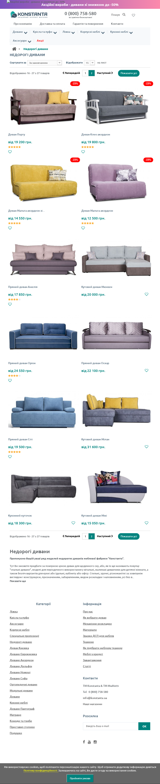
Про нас (88, 611)
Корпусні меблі (90, 32)
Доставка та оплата (52, 23)
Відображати (74, 62)
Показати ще (18, 581)
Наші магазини (92, 704)
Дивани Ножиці (20, 672)
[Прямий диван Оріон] (43, 335)
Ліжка (66, 32)
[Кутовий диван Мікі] (116, 487)
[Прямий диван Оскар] (116, 335)
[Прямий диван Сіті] (43, 411)
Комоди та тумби (21, 721)
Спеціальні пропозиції (24, 636)
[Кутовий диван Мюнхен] (116, 258)
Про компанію (23, 23)
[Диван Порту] (43, 106)
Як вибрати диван (94, 617)
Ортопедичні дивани (23, 684)
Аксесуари (20, 40)
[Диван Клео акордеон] (116, 106)
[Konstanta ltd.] (31, 14)
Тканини (88, 642)
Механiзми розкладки (97, 623)
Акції (40, 40)
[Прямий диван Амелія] (43, 258)
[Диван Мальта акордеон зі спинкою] (43, 182)
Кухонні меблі (119, 32)
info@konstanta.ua (95, 698)
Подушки (16, 733)
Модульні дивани (21, 690)
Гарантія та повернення (88, 23)
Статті (87, 666)
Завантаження (92, 660)
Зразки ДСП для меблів (98, 636)
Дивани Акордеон (22, 660)
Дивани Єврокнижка (23, 654)
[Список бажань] (133, 15)
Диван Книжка (19, 648)
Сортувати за (18, 62)
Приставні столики (22, 727)
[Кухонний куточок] (43, 487)
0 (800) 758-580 (80, 15)
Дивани (18, 32)
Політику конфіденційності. (41, 770)
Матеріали (90, 630)
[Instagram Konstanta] (95, 742)
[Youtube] (89, 742)
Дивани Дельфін (21, 666)
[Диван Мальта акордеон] (116, 182)
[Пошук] (124, 15)
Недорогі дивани (21, 642)
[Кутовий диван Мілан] (116, 411)
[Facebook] (84, 742)
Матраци (15, 715)
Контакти (117, 23)
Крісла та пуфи (42, 32)
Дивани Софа (18, 678)
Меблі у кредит (93, 654)
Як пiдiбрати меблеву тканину (102, 648)
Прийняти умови (80, 778)
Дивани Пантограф (22, 709)
